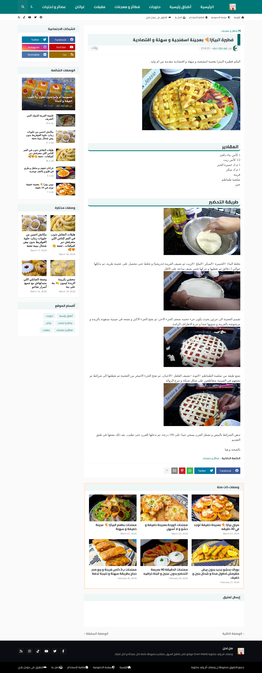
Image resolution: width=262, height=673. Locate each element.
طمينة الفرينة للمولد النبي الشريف (40, 117)
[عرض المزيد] (167, 470)
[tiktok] (24, 17)
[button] (32, 7)
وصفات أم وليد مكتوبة (203, 667)
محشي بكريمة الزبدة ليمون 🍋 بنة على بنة (63, 283)
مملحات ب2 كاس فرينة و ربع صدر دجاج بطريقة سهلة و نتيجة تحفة (114, 572)
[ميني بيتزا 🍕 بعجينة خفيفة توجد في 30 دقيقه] (215, 507)
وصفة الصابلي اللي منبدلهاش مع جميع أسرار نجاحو (35, 283)
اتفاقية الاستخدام (196, 17)
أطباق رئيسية (180, 7)
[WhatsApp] (190, 470)
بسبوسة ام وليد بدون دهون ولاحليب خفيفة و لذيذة (50, 98)
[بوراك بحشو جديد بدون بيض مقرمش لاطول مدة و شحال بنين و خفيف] (215, 552)
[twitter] (35, 17)
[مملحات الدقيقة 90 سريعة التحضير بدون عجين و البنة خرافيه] (164, 552)
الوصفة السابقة (97, 634)
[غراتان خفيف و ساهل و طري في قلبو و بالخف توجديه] (65, 173)
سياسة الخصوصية (219, 17)
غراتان (80, 7)
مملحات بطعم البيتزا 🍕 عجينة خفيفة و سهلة (116, 527)
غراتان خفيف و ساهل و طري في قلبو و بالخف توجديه (39, 170)
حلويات (154, 7)
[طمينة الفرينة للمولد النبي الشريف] (65, 120)
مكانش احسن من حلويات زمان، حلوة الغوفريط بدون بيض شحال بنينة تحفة (40, 135)
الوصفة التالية (232, 634)
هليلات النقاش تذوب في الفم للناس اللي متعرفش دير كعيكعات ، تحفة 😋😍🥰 (39, 153)
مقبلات (99, 7)
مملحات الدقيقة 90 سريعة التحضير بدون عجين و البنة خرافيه (165, 572)
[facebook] (41, 17)
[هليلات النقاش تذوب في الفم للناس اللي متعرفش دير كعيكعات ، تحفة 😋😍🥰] (65, 155)
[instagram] (29, 651)
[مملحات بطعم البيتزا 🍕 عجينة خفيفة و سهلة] (113, 507)
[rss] (19, 17)
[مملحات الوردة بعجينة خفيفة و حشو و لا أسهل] (164, 507)
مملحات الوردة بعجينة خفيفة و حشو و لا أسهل (166, 527)
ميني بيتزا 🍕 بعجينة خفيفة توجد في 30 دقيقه (216, 527)
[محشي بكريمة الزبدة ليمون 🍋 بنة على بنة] (62, 268)
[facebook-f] (63, 651)
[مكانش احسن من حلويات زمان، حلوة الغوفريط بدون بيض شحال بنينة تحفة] (65, 136)
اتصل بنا (178, 17)
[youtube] (29, 17)
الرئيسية (207, 7)
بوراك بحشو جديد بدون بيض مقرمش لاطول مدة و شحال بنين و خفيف (215, 573)
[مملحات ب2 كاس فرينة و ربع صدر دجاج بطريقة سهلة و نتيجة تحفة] (113, 552)
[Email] (174, 470)
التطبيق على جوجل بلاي (156, 17)
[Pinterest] (182, 470)
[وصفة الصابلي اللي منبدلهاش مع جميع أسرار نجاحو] (34, 268)
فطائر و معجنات (127, 7)
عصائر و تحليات (54, 7)
